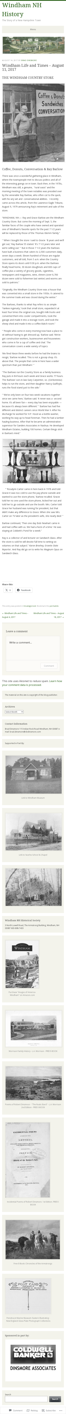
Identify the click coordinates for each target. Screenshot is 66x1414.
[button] (33, 1360)
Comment (49, 665)
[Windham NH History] (33, 53)
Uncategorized (29, 606)
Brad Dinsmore (29, 60)
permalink (54, 606)
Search (8, 1394)
